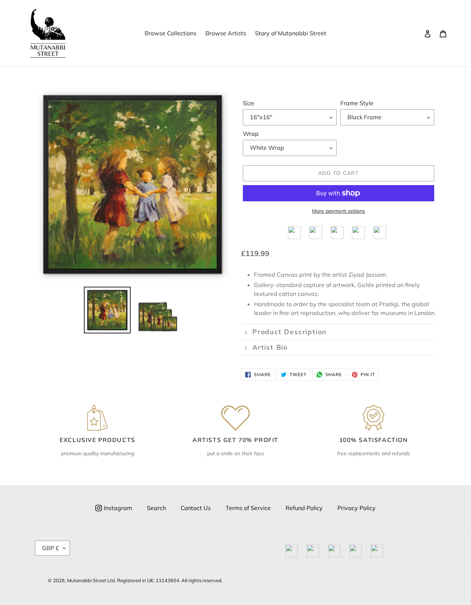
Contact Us (196, 508)
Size (248, 103)
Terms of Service (248, 508)
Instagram (118, 508)
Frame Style (356, 103)
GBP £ (50, 548)
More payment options (338, 211)
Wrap (251, 133)
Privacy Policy (356, 508)
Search (156, 508)
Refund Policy (304, 508)
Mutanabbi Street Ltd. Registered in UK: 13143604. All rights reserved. (145, 580)
